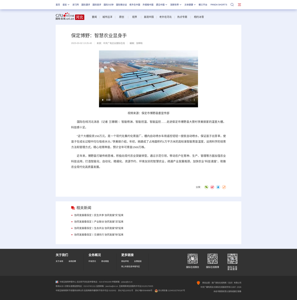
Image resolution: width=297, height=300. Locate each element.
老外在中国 (134, 4)
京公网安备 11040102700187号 (171, 290)
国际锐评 (97, 4)
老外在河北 (165, 17)
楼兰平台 (203, 4)
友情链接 (138, 261)
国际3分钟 (109, 4)
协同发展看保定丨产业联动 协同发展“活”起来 (98, 221)
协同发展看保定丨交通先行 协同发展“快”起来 (98, 234)
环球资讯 (92, 261)
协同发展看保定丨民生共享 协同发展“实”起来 (98, 215)
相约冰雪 (199, 17)
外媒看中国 (148, 4)
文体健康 (188, 4)
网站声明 (125, 261)
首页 (58, 4)
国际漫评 (85, 4)
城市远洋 (107, 17)
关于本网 (59, 261)
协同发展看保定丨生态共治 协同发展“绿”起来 (98, 228)
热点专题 (182, 17)
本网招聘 (72, 261)
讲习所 (75, 4)
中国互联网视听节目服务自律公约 (70, 290)
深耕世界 (174, 4)
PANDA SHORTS (219, 4)
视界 (134, 17)
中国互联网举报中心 (68, 282)
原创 (122, 17)
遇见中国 (160, 4)
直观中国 (149, 17)
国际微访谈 (121, 4)
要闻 (94, 17)
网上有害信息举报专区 (130, 267)
